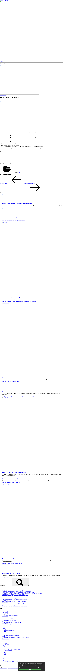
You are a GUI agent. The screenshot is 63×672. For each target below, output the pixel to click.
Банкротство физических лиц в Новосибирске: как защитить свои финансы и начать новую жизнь (18, 598)
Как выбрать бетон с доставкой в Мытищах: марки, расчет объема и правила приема (16, 590)
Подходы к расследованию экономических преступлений (14, 472)
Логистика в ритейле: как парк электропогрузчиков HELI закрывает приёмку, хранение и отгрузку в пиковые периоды (22, 593)
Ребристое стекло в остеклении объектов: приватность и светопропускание (14, 606)
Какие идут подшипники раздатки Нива (10, 478)
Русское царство (4, 642)
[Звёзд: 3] (8, 163)
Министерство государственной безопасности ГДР (12, 622)
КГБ (4, 651)
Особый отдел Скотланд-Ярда (9, 617)
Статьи (3, 657)
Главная (1, 668)
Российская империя (5, 639)
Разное (19, 172)
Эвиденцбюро (6, 613)
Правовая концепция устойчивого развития (11, 558)
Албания (3, 614)
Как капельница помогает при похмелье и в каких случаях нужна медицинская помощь (17, 591)
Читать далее (16, 206)
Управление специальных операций (10, 620)
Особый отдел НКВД (7, 655)
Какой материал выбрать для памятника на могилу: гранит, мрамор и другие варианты (16, 596)
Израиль (3, 628)
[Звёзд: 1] (1, 163)
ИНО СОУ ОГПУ (7, 648)
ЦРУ (5, 659)
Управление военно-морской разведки (10, 619)
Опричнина (6, 643)
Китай (3, 634)
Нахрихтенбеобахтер (7, 625)
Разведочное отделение (8, 641)
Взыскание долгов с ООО (6, 600)
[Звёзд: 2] (5, 163)
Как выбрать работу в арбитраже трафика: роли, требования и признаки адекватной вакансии (18, 592)
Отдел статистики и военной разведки (10, 663)
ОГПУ (5, 654)
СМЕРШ (5, 656)
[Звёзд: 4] (12, 163)
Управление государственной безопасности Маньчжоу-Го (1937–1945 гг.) (16, 637)
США (3, 658)
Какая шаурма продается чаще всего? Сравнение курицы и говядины (13, 594)
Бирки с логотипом (5, 602)
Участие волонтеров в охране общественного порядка (13, 217)
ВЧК (4, 646)
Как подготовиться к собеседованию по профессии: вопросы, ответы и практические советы (17, 589)
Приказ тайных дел (7, 644)
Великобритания (5, 616)
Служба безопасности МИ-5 (8, 618)
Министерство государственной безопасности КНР (12, 635)
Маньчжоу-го (4, 636)
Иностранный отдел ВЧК (8, 650)
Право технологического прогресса (9, 377)
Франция (3, 662)
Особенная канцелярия (8, 640)
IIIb (4, 627)
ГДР (2, 621)
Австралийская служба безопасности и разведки (12, 611)
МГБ (5, 652)
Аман (5, 629)
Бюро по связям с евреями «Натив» (10, 630)
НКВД (5, 653)
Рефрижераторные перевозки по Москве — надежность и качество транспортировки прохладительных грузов (25, 391)
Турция (3, 660)
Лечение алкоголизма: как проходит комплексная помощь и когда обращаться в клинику (17, 604)
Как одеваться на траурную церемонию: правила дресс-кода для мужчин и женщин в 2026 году (18, 597)
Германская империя (5, 626)
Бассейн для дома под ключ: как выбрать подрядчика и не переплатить (14, 601)
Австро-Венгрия (5, 612)
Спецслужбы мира (3, 61)
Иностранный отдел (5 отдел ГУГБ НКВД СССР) (12, 649)
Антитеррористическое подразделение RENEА (12, 615)
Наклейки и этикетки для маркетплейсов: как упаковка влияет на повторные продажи (16, 605)
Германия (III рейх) (5, 623)
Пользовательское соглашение (13, 668)
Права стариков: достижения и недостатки (11, 573)
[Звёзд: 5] (15, 163)
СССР (3, 645)
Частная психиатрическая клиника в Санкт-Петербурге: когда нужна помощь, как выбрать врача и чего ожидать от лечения (23, 603)
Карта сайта (5, 668)
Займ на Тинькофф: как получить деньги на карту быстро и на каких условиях (15, 595)
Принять (30, 669)
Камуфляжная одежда (5, 633)
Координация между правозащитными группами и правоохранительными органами (20, 297)
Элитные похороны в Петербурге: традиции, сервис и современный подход (14, 599)
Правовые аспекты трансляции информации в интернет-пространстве (17, 203)
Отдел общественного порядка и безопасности (12, 661)
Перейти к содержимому (4, 0)
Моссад (5, 631)
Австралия (4, 610)
